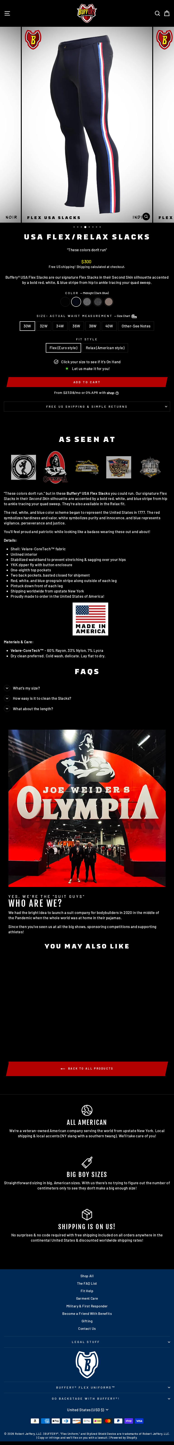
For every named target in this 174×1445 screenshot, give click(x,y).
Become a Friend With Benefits (87, 1313)
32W (44, 326)
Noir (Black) (65, 301)
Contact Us (87, 1328)
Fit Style (87, 339)
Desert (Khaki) (108, 301)
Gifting (87, 1321)
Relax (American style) (105, 347)
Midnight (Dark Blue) (76, 301)
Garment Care (87, 1298)
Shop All (87, 1276)
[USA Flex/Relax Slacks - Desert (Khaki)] (46, 1034)
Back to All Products (90, 1068)
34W (60, 326)
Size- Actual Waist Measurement (84, 316)
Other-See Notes (136, 326)
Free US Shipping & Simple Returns (87, 406)
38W (93, 326)
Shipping (83, 267)
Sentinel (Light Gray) (87, 301)
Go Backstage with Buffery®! (86, 1398)
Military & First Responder (87, 1306)
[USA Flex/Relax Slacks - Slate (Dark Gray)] (41, 1034)
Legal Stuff (86, 1342)
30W (27, 326)
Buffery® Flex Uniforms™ (85, 1387)
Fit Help (87, 1291)
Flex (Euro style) (63, 347)
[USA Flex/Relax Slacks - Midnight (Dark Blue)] (30, 1034)
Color (87, 293)
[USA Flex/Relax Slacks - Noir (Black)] (25, 1034)
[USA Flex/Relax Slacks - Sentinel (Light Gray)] (36, 1034)
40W (109, 326)
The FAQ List (87, 1283)
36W (76, 326)
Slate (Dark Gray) (97, 301)
